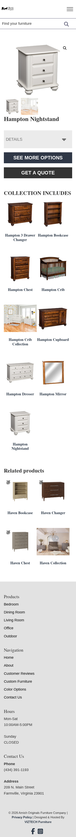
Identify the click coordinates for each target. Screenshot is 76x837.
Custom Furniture (18, 681)
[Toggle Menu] (70, 9)
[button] (65, 48)
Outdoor (10, 636)
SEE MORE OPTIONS (38, 157)
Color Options (15, 689)
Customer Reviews (19, 674)
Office (8, 628)
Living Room (14, 620)
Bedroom (11, 604)
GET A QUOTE (38, 172)
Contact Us (13, 697)
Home (9, 657)
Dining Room (14, 612)
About (8, 665)
